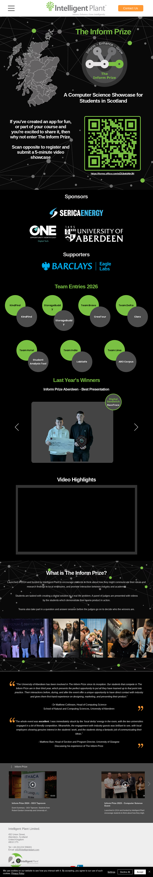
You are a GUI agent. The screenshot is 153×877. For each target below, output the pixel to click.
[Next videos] (149, 784)
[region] (11, 9)
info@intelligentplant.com (27, 849)
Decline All (125, 871)
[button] (11, 8)
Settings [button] (111, 871)
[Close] (149, 872)
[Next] (136, 427)
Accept (140, 871)
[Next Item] (148, 647)
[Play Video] (33, 785)
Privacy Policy (17, 873)
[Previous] (17, 427)
